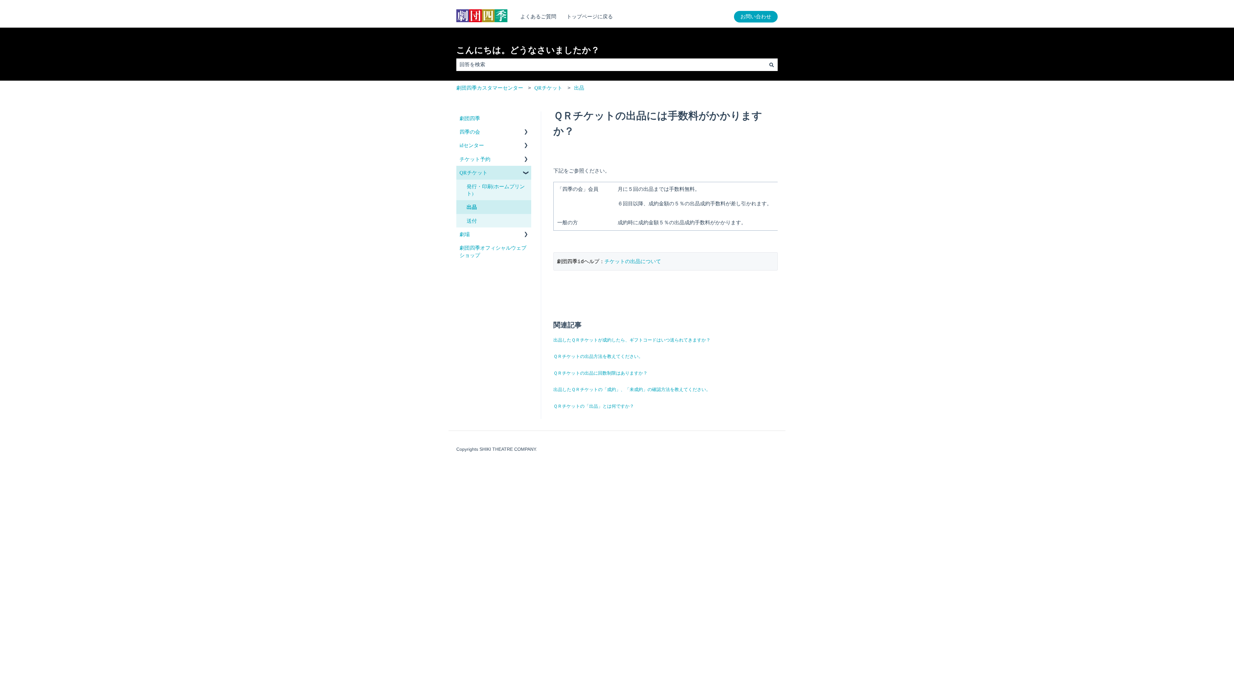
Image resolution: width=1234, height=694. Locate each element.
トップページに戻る (590, 16)
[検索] (771, 64)
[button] (526, 132)
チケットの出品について (632, 261)
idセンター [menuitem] (472, 145)
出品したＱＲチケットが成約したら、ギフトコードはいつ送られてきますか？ (632, 340)
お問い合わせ (755, 16)
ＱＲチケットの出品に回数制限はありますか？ (600, 373)
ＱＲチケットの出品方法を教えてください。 (598, 356)
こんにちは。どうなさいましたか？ (528, 50)
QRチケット (548, 87)
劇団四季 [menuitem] (470, 118)
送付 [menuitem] (472, 220)
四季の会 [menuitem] (470, 131)
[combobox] (610, 64)
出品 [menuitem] (472, 206)
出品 (579, 87)
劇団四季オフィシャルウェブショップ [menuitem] (493, 251)
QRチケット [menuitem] (473, 172)
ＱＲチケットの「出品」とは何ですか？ (593, 406)
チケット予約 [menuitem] (475, 159)
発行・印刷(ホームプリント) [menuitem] (496, 190)
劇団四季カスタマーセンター (489, 87)
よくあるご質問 (538, 16)
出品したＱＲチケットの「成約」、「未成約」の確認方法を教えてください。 (632, 389)
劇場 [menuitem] (465, 234)
